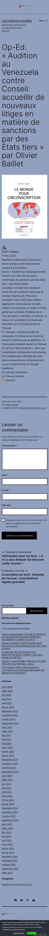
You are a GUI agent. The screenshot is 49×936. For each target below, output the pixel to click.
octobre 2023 (9, 816)
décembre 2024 (10, 759)
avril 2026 (7, 703)
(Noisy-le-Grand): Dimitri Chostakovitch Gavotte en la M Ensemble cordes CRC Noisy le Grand (24, 646)
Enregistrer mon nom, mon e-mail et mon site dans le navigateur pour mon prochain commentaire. (26, 523)
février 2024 (8, 800)
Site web (6, 505)
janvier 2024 (8, 804)
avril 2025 (7, 743)
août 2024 (7, 776)
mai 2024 (6, 788)
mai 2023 (6, 836)
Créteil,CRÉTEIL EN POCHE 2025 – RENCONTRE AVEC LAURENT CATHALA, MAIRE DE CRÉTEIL (22, 655)
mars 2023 (7, 844)
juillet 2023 (7, 828)
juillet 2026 (7, 691)
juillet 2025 (7, 731)
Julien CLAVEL (12, 405)
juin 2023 (6, 832)
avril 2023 (7, 840)
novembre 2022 (10, 860)
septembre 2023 (10, 820)
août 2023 (7, 824)
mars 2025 (7, 747)
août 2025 (7, 727)
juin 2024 (6, 784)
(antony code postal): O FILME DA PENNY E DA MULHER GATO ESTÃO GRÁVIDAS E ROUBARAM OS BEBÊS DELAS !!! (24, 637)
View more (29, 929)
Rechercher (8, 605)
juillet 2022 (7, 873)
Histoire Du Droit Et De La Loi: (33, 408)
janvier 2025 (8, 755)
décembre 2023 (10, 808)
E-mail (6, 490)
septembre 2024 (10, 772)
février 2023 (8, 848)
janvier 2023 (8, 852)
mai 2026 (6, 699)
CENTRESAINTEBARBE (17, 21)
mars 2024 (7, 796)
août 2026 (7, 687)
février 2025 (8, 751)
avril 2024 (7, 792)
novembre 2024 (10, 763)
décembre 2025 (10, 711)
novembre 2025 (10, 715)
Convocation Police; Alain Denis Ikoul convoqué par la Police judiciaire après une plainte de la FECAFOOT (23, 670)
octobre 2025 (9, 719)
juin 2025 (6, 735)
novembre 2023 (10, 812)
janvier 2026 (8, 707)
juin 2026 (6, 695)
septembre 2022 (10, 868)
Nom (5, 475)
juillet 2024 (7, 780)
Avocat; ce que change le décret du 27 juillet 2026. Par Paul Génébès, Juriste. (24, 662)
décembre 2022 (10, 856)
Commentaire (9, 445)
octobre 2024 (9, 767)
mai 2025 (6, 739)
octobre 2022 (9, 864)
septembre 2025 (10, 723)
